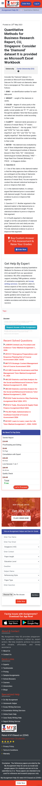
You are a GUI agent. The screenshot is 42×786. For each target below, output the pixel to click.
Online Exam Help (9, 714)
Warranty (6, 754)
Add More (35, 595)
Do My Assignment (10, 700)
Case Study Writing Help (12, 718)
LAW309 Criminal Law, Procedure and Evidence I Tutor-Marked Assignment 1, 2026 (19, 347)
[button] (2, 3)
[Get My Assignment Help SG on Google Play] (31, 622)
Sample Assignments (11, 675)
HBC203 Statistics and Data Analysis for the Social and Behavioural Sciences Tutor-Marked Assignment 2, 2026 (20, 391)
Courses (6, 683)
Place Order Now (21, 518)
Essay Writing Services (12, 707)
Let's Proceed (21, 487)
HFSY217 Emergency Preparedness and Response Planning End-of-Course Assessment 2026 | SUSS (20, 357)
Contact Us (7, 654)
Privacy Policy (8, 746)
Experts (6, 664)
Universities (7, 686)
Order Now (26, 4)
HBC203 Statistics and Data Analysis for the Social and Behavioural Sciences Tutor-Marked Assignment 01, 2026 (20, 382)
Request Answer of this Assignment (21, 327)
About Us (6, 651)
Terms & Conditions (10, 750)
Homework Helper (10, 703)
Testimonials (8, 668)
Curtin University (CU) (25, 69)
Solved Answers (9, 679)
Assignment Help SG (10, 10)
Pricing (6, 672)
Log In (36, 4)
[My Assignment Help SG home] (12, 4)
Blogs (5, 690)
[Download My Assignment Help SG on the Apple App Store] (11, 622)
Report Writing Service (11, 721)
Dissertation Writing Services (14, 711)
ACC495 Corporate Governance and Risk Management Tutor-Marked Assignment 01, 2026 (20, 373)
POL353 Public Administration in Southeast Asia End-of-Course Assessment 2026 (17, 414)
